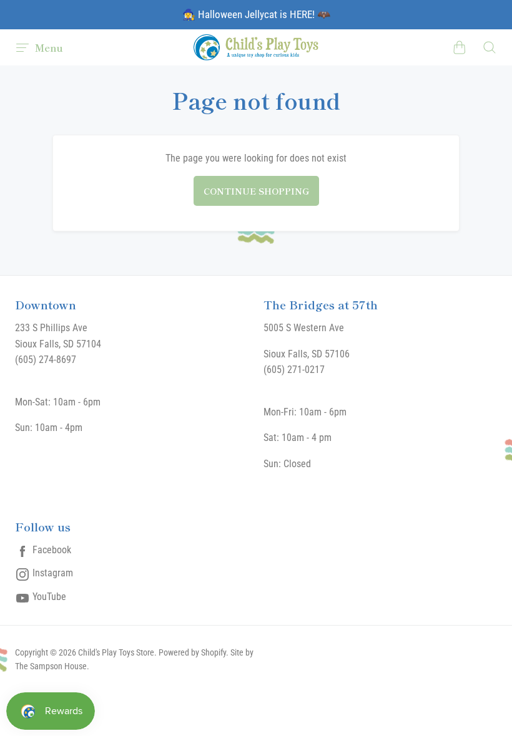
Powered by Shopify (192, 652)
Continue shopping (256, 191)
